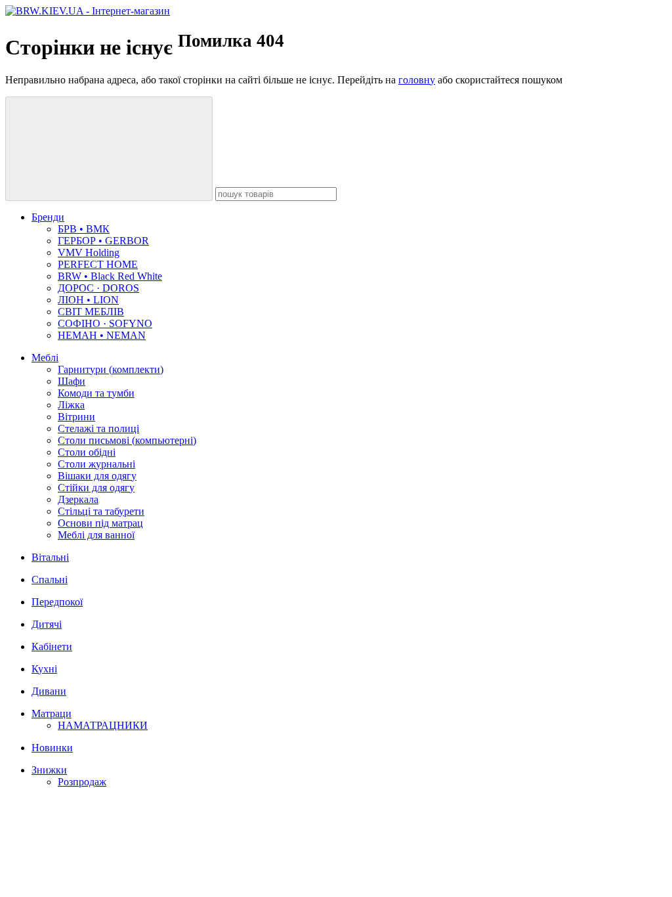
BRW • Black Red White (110, 276)
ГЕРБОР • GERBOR (103, 240)
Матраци (52, 713)
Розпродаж (82, 781)
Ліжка (71, 404)
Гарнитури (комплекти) (110, 369)
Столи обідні (87, 452)
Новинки (52, 747)
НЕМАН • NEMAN (102, 335)
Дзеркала (78, 499)
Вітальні (50, 557)
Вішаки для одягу (97, 475)
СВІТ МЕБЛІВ (91, 311)
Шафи (71, 381)
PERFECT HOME (98, 264)
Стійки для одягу (96, 487)
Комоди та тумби (96, 393)
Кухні (44, 668)
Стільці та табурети (101, 511)
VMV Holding (88, 252)
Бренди (48, 217)
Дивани (49, 691)
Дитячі (47, 624)
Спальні (50, 579)
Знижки (49, 770)
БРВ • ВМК (84, 228)
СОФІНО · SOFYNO (105, 323)
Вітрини (76, 416)
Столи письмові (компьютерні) (127, 440)
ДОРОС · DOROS (98, 288)
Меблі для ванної (96, 534)
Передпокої (57, 601)
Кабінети (52, 646)
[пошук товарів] (109, 149)
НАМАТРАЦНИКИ (103, 725)
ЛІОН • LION (88, 299)
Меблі (45, 357)
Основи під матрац (100, 523)
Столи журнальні (96, 464)
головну (416, 79)
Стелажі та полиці (98, 428)
